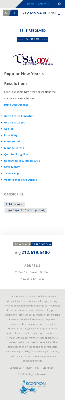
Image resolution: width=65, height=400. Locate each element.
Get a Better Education (19, 116)
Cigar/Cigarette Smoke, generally (25, 210)
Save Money (12, 167)
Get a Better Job (14, 123)
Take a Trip (11, 174)
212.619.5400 (34, 13)
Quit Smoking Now (16, 155)
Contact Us (42, 4)
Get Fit (8, 129)
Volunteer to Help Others (20, 180)
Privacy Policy (32, 368)
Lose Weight (12, 135)
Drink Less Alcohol (16, 105)
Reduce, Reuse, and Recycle (22, 161)
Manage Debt (13, 142)
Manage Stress (14, 148)
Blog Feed (48, 368)
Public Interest (14, 205)
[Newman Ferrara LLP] (10, 13)
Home (30, 4)
